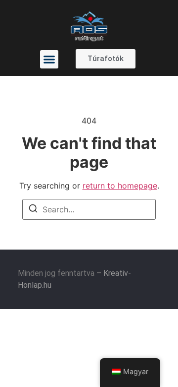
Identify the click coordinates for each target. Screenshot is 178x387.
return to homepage (120, 186)
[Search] (33, 209)
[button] (49, 59)
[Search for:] (89, 209)
